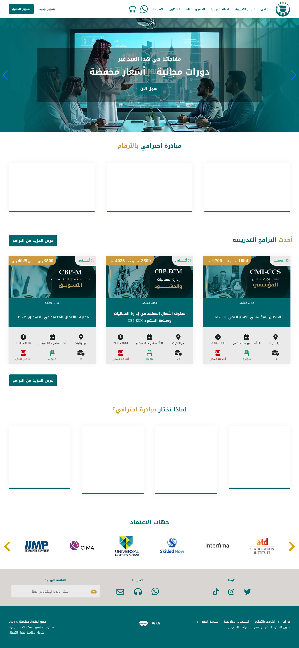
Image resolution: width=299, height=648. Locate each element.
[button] (294, 75)
